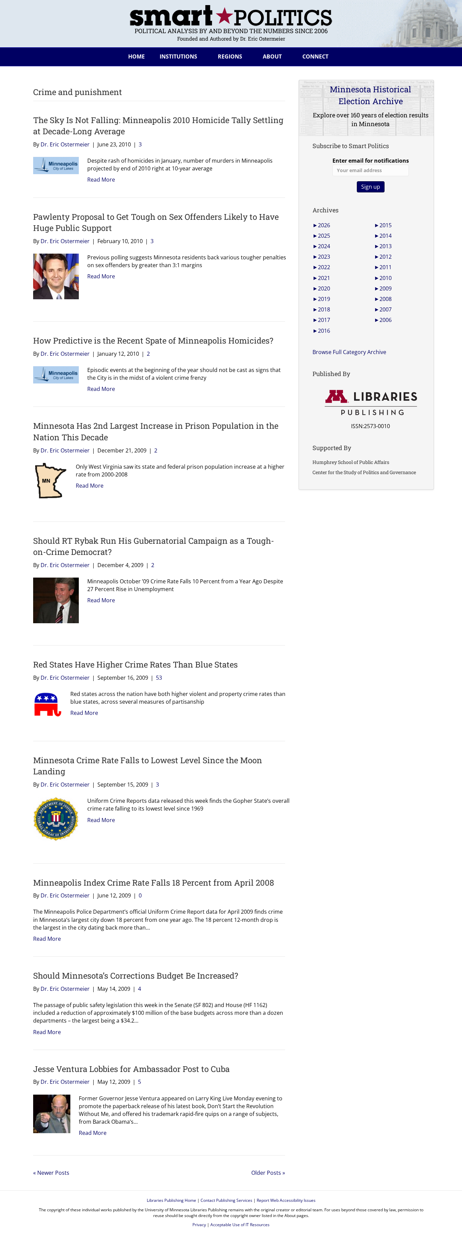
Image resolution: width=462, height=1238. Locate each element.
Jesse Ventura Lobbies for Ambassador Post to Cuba (131, 1069)
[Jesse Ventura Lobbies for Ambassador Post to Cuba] (49, 1113)
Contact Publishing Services (226, 1200)
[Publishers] (371, 403)
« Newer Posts (51, 1172)
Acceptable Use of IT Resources (240, 1225)
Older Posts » (268, 1172)
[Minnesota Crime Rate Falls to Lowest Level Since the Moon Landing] (53, 818)
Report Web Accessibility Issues (286, 1200)
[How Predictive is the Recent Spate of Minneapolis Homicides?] (53, 374)
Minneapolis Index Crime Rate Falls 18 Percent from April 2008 (153, 882)
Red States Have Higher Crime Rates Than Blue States (135, 664)
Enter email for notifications (370, 160)
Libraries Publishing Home (171, 1200)
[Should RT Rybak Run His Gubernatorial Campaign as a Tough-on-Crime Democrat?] (53, 600)
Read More (101, 179)
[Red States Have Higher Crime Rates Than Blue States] (45, 704)
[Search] (423, 55)
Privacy (199, 1225)
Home (136, 56)
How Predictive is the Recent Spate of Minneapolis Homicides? (153, 340)
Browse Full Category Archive (349, 352)
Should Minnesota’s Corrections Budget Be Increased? (135, 975)
